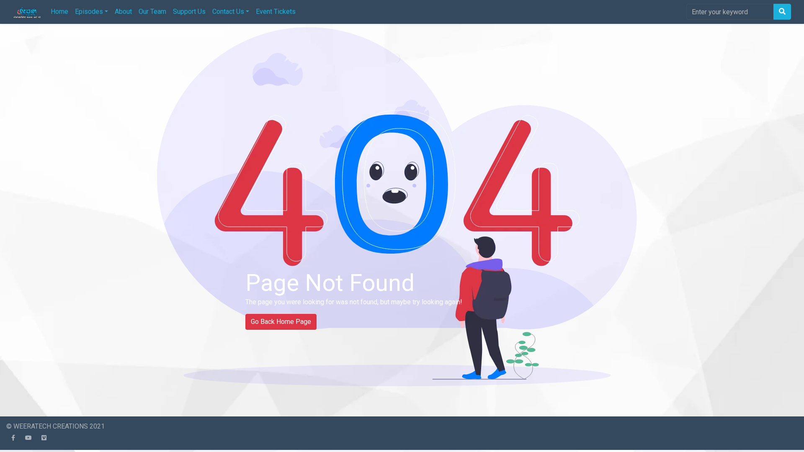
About (123, 11)
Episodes (89, 11)
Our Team (152, 11)
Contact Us (228, 11)
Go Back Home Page (281, 322)
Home (59, 11)
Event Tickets (276, 11)
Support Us (189, 11)
